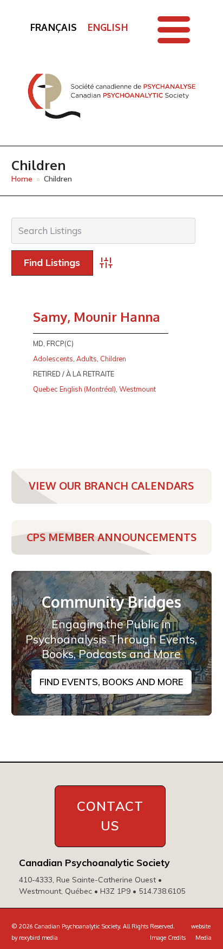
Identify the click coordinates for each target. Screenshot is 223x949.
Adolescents (53, 358)
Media (203, 937)
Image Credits (168, 937)
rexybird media (38, 937)
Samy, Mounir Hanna (96, 317)
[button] (174, 29)
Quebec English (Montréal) (74, 389)
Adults (86, 358)
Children (113, 358)
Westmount (137, 389)
